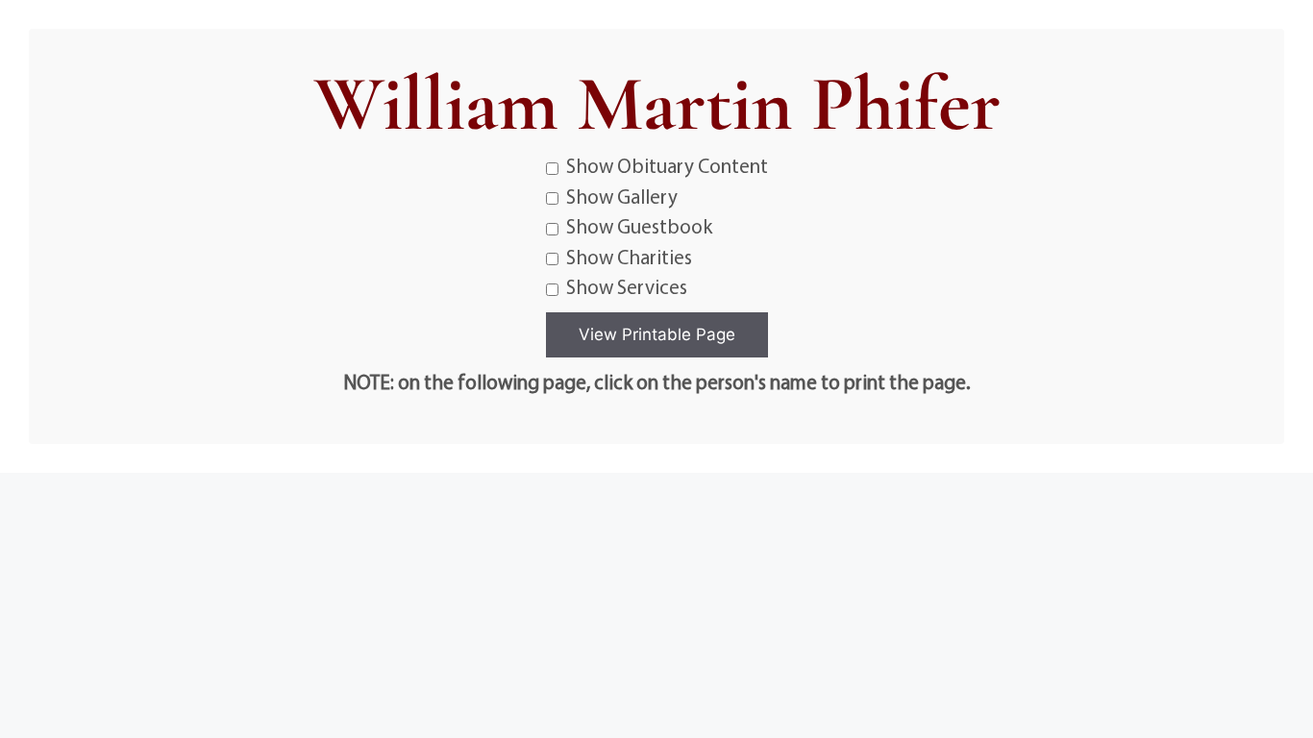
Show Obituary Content (667, 165)
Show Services (626, 286)
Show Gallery (622, 196)
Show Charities (629, 256)
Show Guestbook (639, 225)
